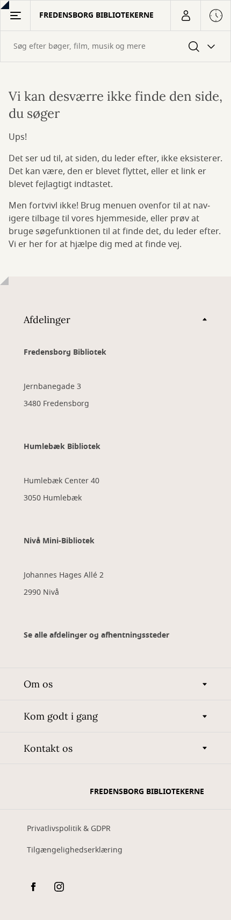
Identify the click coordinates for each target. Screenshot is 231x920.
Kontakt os (48, 748)
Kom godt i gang (61, 716)
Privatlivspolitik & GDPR (69, 828)
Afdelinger (47, 319)
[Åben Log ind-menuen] (185, 16)
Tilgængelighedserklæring (74, 850)
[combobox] (115, 46)
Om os (38, 684)
